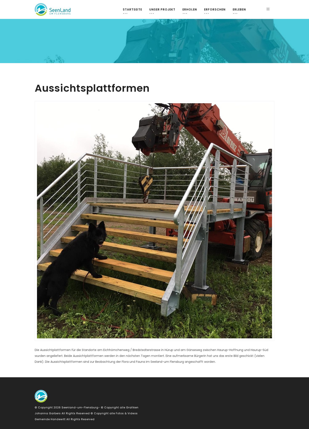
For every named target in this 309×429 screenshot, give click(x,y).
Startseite (132, 9)
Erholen (189, 9)
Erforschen (215, 9)
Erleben (239, 9)
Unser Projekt (162, 9)
